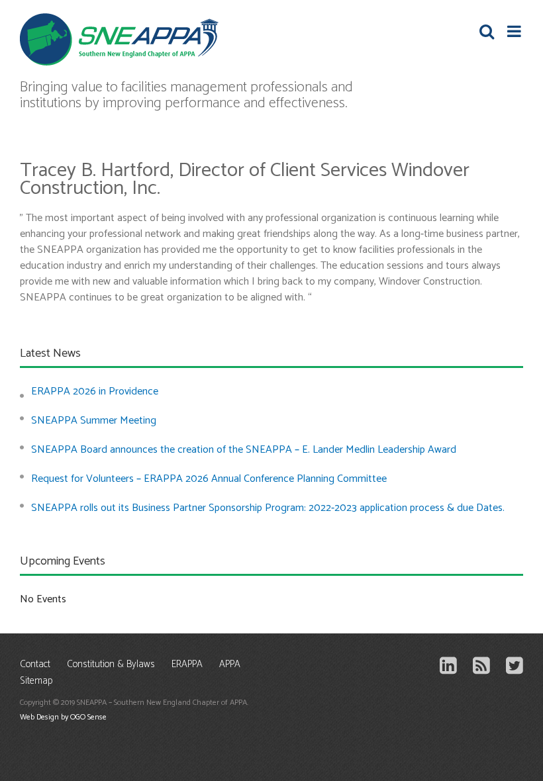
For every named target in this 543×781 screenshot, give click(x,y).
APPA (229, 664)
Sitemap (36, 681)
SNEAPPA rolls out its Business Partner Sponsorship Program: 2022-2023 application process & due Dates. (268, 508)
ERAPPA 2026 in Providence (94, 391)
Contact (35, 664)
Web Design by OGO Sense (63, 717)
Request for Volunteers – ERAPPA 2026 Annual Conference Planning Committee (209, 479)
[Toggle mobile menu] (515, 31)
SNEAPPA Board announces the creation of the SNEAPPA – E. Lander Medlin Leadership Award (243, 450)
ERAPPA (187, 664)
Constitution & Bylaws (111, 664)
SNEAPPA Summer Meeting (93, 421)
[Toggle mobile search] (486, 31)
